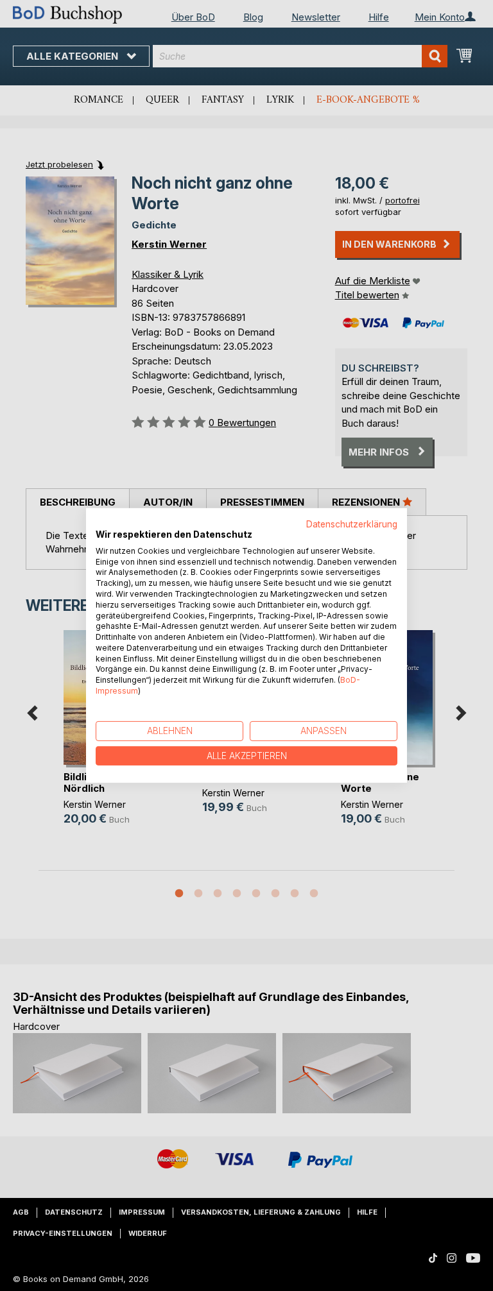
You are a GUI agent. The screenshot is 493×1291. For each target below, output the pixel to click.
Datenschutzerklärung (351, 524)
